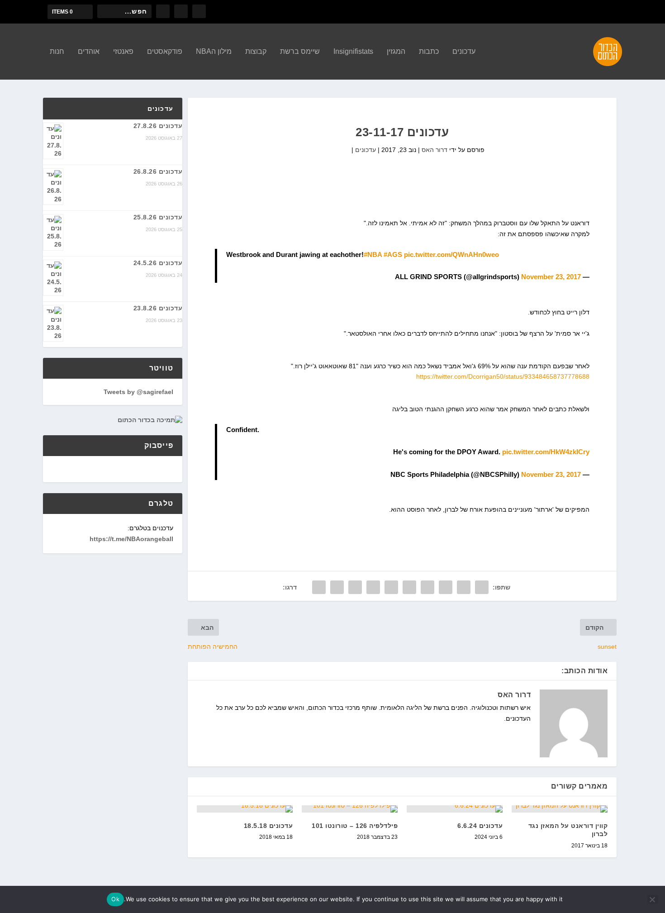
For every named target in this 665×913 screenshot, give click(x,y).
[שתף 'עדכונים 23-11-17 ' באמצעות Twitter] (464, 587)
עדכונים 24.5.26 (158, 262)
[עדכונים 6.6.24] (455, 809)
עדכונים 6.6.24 (480, 825)
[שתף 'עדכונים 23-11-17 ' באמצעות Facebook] (482, 587)
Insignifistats (353, 51)
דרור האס (434, 149)
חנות (57, 51)
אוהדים (89, 51)
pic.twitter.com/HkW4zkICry (545, 452)
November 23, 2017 (551, 277)
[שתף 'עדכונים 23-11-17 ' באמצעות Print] (319, 587)
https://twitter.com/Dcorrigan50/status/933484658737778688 (502, 376)
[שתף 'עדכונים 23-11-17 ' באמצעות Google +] (446, 587)
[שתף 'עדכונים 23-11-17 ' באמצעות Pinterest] (409, 587)
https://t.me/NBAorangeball (131, 538)
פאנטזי (123, 51)
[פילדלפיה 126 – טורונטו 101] (350, 809)
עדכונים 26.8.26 (158, 171)
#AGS (393, 254)
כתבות (429, 51)
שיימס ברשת (300, 51)
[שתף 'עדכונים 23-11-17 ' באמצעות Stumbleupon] (355, 587)
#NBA (373, 254)
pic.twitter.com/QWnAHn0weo (451, 254)
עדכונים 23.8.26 (158, 308)
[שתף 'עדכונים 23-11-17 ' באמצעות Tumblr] (427, 587)
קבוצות (255, 51)
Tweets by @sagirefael (138, 391)
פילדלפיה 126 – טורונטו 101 (355, 825)
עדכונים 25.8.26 (158, 217)
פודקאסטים (164, 51)
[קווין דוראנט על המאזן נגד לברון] (560, 809)
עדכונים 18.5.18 (268, 825)
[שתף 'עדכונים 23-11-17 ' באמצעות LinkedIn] (391, 587)
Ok (115, 899)
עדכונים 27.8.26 (158, 125)
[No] (652, 899)
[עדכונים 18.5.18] (245, 809)
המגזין (396, 51)
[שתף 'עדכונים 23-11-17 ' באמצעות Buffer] (373, 587)
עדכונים (463, 51)
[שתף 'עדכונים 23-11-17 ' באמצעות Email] (337, 587)
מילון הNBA (214, 51)
